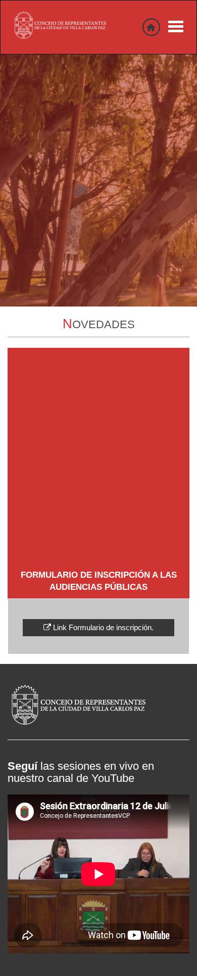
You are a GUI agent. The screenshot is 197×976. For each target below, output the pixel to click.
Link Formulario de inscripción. (102, 627)
